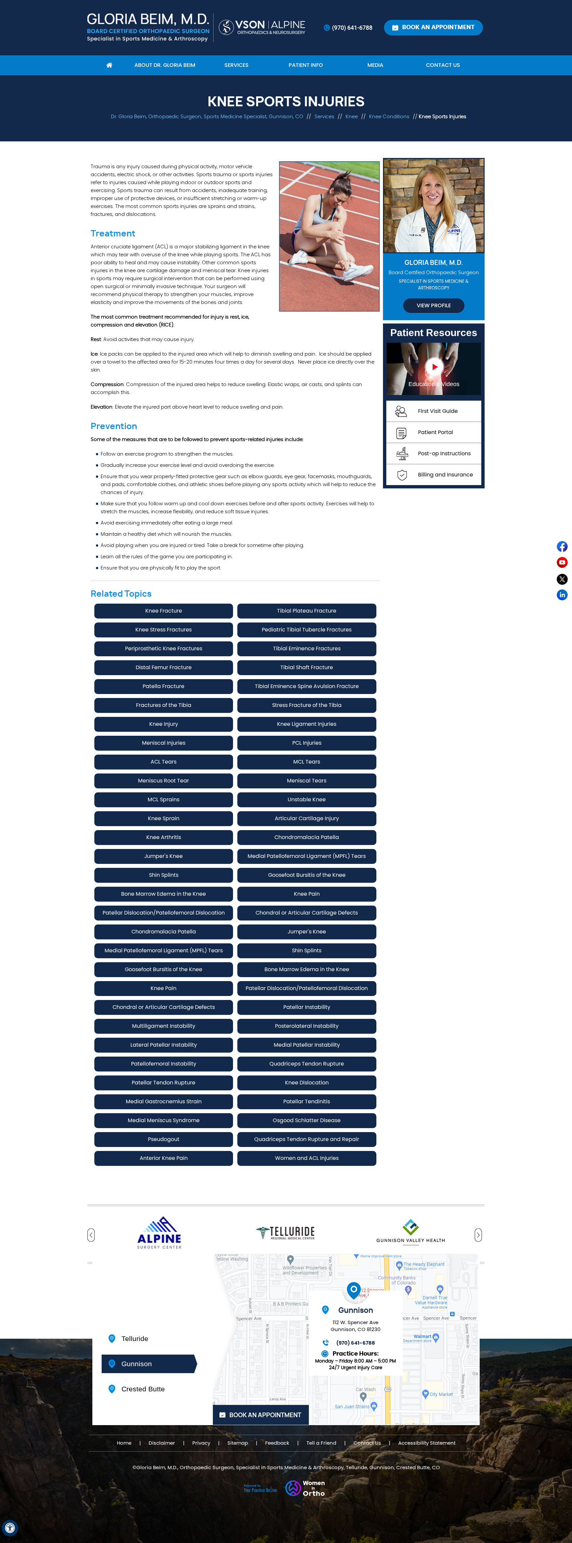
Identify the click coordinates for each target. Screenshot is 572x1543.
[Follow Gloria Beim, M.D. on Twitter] (562, 580)
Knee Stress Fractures (163, 629)
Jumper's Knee (163, 856)
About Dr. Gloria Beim (164, 65)
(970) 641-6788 (352, 27)
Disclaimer (162, 1443)
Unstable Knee (307, 799)
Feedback (277, 1443)
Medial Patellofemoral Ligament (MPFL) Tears (307, 856)
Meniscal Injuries (163, 743)
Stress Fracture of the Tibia (307, 705)
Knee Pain (307, 894)
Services (236, 65)
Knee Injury (163, 724)
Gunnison (136, 1364)
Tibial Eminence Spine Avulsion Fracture (307, 686)
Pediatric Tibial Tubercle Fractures (307, 629)
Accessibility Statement (426, 1443)
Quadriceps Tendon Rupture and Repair (306, 1139)
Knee (352, 116)
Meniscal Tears (306, 780)
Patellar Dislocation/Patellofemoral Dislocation (164, 913)
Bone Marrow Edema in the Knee (163, 894)
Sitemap (237, 1443)
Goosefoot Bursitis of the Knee (307, 875)
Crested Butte (143, 1389)
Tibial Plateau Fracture (306, 611)
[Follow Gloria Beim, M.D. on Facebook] (562, 548)
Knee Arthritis (163, 837)
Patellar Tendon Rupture (163, 1082)
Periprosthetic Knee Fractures (163, 648)
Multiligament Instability (163, 1026)
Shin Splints (163, 875)
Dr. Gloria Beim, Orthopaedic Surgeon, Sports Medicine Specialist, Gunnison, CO (207, 116)
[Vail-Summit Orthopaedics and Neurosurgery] (262, 27)
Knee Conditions (389, 116)
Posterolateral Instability (307, 1026)
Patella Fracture (163, 686)
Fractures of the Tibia (163, 705)
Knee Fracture (163, 611)
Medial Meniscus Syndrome (164, 1120)
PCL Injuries (306, 743)
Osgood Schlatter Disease (307, 1120)
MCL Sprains (163, 799)
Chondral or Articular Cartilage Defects (307, 913)
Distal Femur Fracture (164, 667)
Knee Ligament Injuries (306, 724)
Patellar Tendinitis (306, 1101)
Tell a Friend (321, 1443)
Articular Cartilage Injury (307, 818)
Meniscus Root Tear (163, 780)
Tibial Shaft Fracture (306, 667)
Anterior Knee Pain (164, 1158)
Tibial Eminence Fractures (307, 648)
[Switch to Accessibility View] (10, 1528)
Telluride (134, 1338)
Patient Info (306, 65)
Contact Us (443, 65)
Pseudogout (163, 1139)
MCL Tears (306, 762)
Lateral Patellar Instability (163, 1045)
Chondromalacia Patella (306, 837)
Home (109, 65)
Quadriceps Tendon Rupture (306, 1064)
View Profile (434, 305)
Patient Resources (433, 332)
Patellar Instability (306, 1007)
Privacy (201, 1443)
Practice (137, 1301)
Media (375, 65)
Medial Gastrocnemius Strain (164, 1101)
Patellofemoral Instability (163, 1064)
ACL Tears (163, 762)
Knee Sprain (163, 818)
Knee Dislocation (307, 1082)
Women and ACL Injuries (307, 1158)
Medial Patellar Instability (307, 1045)
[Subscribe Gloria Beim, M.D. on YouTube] (562, 564)
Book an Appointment (438, 27)
